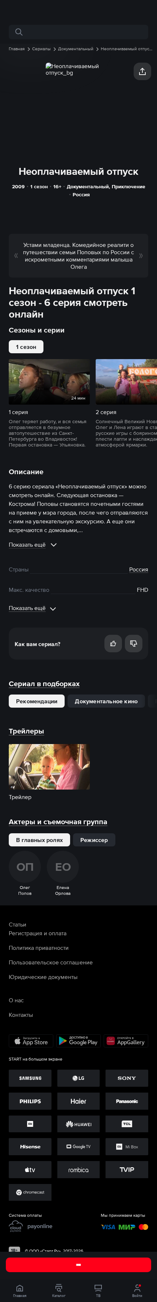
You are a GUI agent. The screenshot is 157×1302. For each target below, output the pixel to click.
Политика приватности (39, 947)
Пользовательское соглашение (51, 962)
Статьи (17, 924)
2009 (18, 186)
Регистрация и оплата (37, 933)
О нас (16, 1000)
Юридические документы (43, 976)
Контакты (21, 1014)
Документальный (88, 186)
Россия (81, 194)
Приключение (128, 186)
